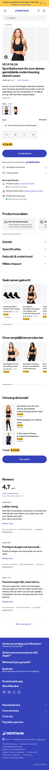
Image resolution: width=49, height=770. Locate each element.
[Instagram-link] (14, 692)
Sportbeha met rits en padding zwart (11, 365)
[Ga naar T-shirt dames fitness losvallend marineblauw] (8, 438)
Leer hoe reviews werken (11, 496)
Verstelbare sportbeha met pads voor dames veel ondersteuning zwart (31, 310)
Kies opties (24, 459)
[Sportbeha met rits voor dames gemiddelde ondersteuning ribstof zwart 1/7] (19, 44)
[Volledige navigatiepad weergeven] (3, 25)
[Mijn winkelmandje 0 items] (44, 10)
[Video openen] (6, 57)
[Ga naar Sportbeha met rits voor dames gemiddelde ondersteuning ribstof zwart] (8, 411)
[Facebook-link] (4, 692)
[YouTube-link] (9, 692)
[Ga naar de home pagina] (22, 11)
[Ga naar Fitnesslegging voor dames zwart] (8, 424)
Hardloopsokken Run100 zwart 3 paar (11, 308)
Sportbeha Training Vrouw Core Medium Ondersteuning (31, 366)
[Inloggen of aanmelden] (38, 10)
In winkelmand (24, 153)
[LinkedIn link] (19, 692)
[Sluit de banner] (45, 3)
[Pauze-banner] (41, 3)
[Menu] (5, 10)
